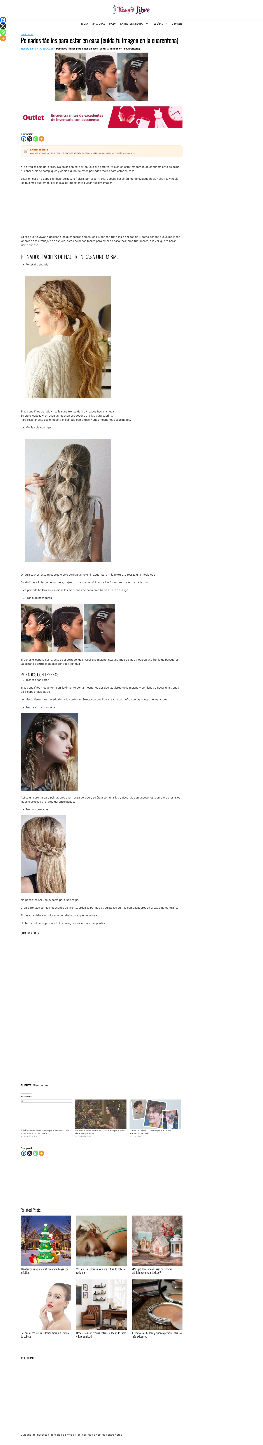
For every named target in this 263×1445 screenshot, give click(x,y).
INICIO (84, 23)
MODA (112, 23)
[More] (41, 139)
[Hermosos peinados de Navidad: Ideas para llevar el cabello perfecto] (100, 1114)
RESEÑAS (157, 23)
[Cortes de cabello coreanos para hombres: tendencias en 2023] (155, 1114)
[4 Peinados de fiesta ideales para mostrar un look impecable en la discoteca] (46, 1114)
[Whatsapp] (35, 139)
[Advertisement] (101, 209)
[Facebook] (23, 139)
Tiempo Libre (28, 48)
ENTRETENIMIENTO (131, 23)
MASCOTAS (98, 23)
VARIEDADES (27, 34)
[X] (29, 139)
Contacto (177, 23)
